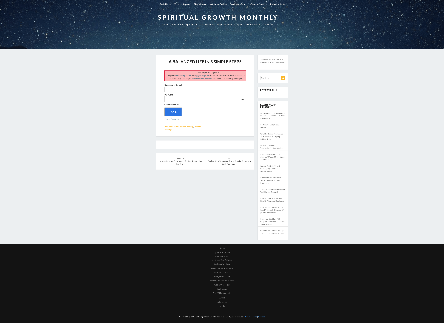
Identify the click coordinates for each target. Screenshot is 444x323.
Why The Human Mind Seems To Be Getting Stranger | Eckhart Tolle (271, 136)
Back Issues (222, 289)
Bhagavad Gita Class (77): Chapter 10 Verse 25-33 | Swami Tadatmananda (272, 157)
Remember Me (172, 104)
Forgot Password (171, 119)
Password (168, 94)
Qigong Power (200, 4)
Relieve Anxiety (186, 126)
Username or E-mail (173, 85)
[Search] (283, 78)
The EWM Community (222, 293)
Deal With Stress (171, 126)
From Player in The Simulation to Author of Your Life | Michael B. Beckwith (272, 116)
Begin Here (165, 4)
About (222, 297)
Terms (254, 317)
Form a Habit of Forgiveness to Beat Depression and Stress (180, 161)
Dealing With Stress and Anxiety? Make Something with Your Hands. (229, 161)
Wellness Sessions (182, 4)
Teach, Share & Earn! (222, 276)
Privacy (248, 317)
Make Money (222, 302)
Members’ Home (277, 4)
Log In (222, 306)
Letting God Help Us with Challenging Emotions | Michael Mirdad (270, 169)
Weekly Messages (258, 4)
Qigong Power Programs (222, 268)
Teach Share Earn (237, 4)
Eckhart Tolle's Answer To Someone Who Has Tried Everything (270, 180)
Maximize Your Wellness (222, 260)
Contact (261, 317)
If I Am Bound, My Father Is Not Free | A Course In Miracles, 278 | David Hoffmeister (272, 210)
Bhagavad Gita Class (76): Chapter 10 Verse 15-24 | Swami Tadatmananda (272, 221)
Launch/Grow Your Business (222, 280)
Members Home (222, 256)
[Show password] (242, 99)
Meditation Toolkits (218, 4)
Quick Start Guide (222, 252)
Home (222, 248)
